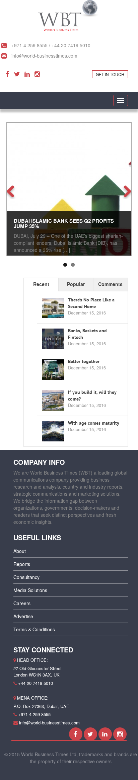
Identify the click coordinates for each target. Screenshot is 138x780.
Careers (21, 603)
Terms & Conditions (34, 629)
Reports (21, 564)
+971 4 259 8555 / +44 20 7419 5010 (50, 45)
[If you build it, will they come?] (53, 400)
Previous (13, 191)
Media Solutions (30, 590)
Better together (83, 361)
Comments (110, 284)
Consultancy (26, 577)
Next (125, 191)
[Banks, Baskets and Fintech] (53, 339)
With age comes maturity (93, 423)
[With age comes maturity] (53, 431)
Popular (76, 284)
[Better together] (53, 369)
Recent (41, 284)
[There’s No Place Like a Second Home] (53, 308)
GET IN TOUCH (110, 74)
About (19, 551)
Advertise (23, 616)
